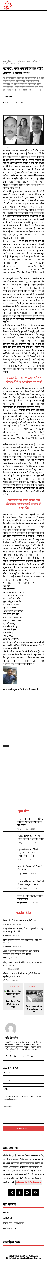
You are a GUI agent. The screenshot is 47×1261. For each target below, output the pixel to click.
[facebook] (6, 1056)
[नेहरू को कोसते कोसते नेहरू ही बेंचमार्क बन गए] (9, 869)
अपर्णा (4, 958)
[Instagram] (27, 1192)
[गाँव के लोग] (10, 1028)
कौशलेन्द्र (6, 980)
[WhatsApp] (17, 109)
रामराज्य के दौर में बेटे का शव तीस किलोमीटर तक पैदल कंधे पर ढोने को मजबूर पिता (23, 504)
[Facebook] (5, 109)
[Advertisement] (23, 35)
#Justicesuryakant (11, 749)
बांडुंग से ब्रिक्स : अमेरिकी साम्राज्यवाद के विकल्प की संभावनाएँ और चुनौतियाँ (27, 852)
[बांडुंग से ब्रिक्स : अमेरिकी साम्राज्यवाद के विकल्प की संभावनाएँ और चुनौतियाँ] (9, 853)
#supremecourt (10, 752)
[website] (28, 1056)
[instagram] (10, 1056)
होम (4, 61)
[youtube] (32, 1056)
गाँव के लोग (8, 97)
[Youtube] (35, 1192)
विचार (10, 61)
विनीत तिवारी (21, 829)
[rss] (19, 1056)
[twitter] (24, 1056)
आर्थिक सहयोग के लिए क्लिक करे (28, 1182)
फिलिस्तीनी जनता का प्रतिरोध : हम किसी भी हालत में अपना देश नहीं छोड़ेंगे (30, 822)
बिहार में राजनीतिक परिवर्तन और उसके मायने (13, 1004)
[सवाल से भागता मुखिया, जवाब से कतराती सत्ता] (9, 898)
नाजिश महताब (7, 924)
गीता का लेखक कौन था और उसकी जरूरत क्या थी (34, 1009)
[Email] (22, 109)
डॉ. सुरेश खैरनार (22, 873)
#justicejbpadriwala (18, 746)
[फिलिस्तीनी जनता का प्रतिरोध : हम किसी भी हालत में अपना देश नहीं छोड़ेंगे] (9, 822)
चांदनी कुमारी (21, 843)
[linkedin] (15, 1056)
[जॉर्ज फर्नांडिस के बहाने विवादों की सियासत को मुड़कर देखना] (9, 884)
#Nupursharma (26, 749)
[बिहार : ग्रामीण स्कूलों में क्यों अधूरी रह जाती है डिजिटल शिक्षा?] (9, 838)
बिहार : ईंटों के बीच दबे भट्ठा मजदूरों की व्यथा (19, 920)
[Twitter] (11, 109)
